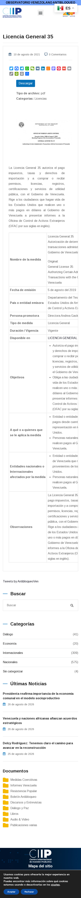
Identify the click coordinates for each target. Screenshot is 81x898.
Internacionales (13, 652)
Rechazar (29, 891)
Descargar (26, 83)
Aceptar (11, 891)
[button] (40, 13)
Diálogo (8, 634)
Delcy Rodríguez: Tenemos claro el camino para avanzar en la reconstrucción (38, 745)
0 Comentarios (57, 54)
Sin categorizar (13, 671)
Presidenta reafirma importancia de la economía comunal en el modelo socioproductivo (38, 696)
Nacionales (10, 662)
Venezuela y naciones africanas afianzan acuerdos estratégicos (40, 721)
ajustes (55, 884)
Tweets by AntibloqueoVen (20, 581)
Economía (9, 643)
